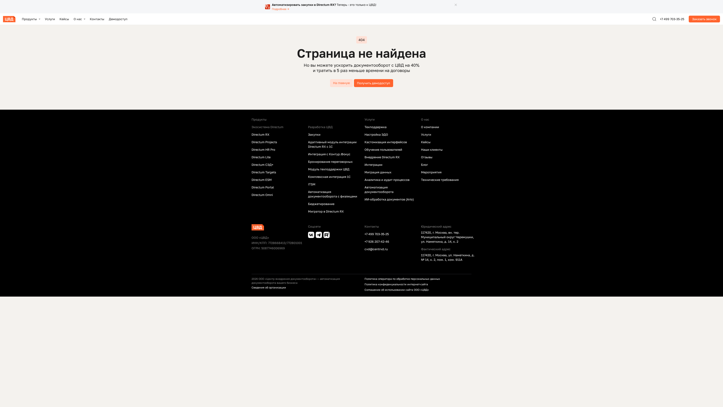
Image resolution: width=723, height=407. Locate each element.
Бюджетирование (321, 204)
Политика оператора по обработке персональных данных (402, 278)
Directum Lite (261, 157)
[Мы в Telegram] (319, 234)
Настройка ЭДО (376, 134)
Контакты (97, 19)
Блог (424, 165)
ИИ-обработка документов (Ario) (389, 199)
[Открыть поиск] (654, 19)
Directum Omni (262, 195)
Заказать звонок (704, 19)
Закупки (314, 134)
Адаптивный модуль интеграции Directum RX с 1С (332, 144)
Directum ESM (262, 180)
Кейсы (64, 19)
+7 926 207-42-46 (377, 241)
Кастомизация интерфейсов (386, 142)
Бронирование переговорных (330, 162)
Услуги (50, 19)
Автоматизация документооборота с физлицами (332, 194)
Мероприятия (431, 172)
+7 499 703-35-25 (672, 19)
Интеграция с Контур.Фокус (329, 154)
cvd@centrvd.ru (376, 249)
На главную (341, 83)
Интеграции (373, 165)
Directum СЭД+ (262, 165)
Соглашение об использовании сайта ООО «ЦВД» (397, 289)
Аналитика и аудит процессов (387, 180)
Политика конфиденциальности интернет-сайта (396, 284)
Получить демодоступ (373, 83)
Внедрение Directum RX (382, 157)
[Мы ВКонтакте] (312, 234)
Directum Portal (263, 187)
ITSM (311, 184)
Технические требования (440, 180)
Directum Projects (264, 142)
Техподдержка (376, 127)
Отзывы (426, 157)
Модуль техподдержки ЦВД (328, 169)
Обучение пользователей (383, 149)
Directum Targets (264, 172)
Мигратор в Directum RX (326, 211)
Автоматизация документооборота (379, 189)
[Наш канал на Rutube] (327, 234)
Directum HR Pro (263, 149)
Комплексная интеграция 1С (329, 177)
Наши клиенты (432, 149)
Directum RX (260, 134)
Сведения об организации (269, 287)
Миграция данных (378, 172)
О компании (430, 127)
